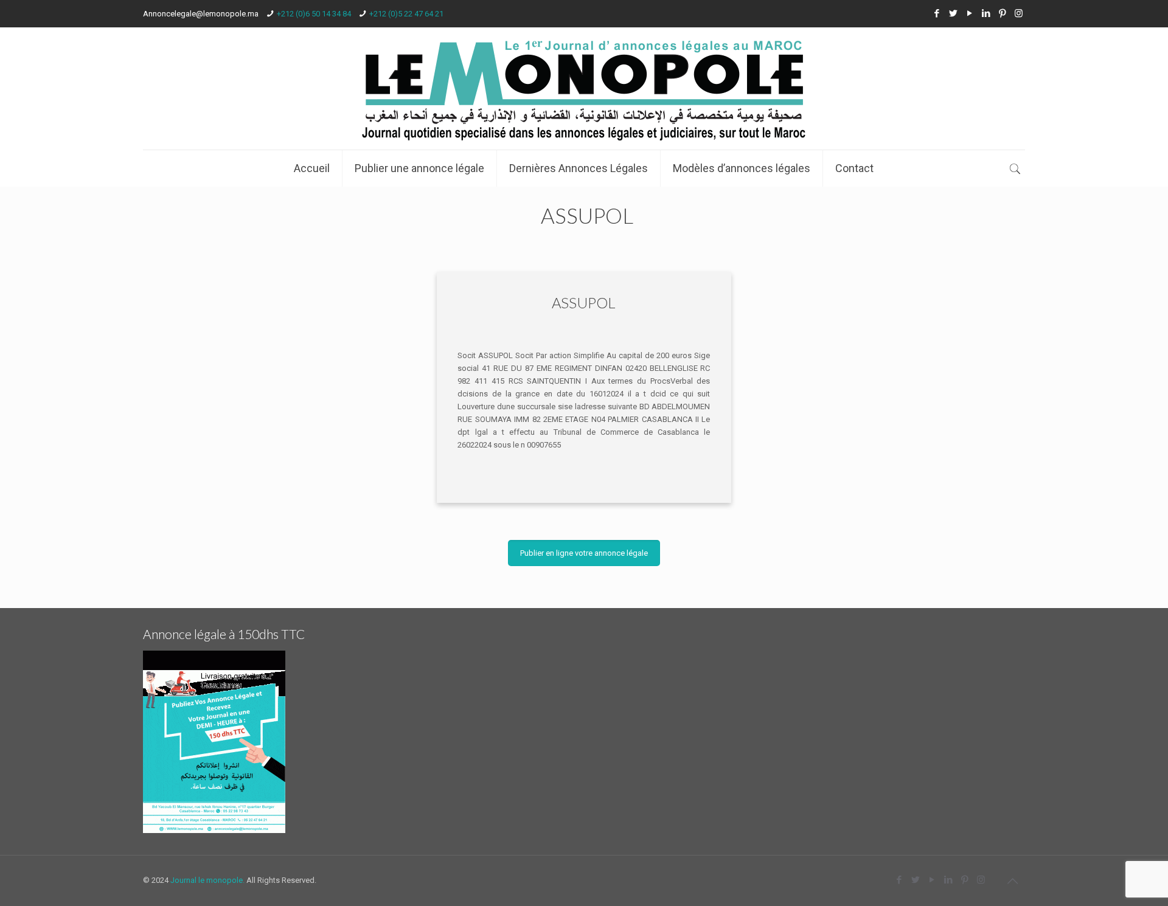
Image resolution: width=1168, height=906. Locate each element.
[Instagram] (1018, 13)
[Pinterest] (1002, 13)
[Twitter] (953, 13)
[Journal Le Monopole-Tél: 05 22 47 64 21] (583, 88)
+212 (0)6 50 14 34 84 (314, 13)
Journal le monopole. (207, 880)
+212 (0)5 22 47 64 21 (406, 13)
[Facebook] (936, 13)
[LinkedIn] (985, 13)
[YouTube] (969, 13)
